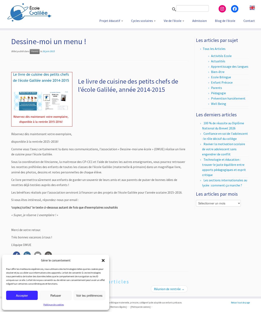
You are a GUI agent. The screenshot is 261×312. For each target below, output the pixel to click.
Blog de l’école (225, 21)
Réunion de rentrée (169, 289)
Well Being (218, 104)
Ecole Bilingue (221, 77)
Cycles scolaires (142, 21)
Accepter (22, 295)
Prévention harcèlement (228, 98)
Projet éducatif (110, 21)
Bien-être (218, 72)
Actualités (218, 61)
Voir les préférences (89, 295)
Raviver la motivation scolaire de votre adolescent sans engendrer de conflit (223, 149)
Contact (249, 21)
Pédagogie (218, 93)
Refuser (55, 295)
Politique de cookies (53, 304)
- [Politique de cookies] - (140, 306)
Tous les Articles (214, 49)
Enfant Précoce (222, 82)
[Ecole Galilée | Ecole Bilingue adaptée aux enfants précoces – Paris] (30, 12)
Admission (199, 21)
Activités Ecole (221, 56)
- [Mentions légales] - (118, 306)
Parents (34, 51)
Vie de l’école (173, 21)
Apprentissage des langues (229, 66)
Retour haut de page (240, 302)
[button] (103, 260)
